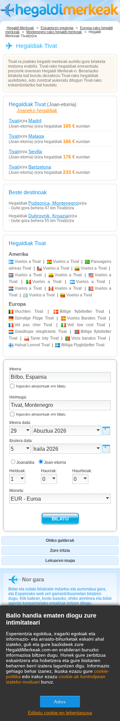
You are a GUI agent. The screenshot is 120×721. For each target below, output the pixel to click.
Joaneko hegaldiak (37, 110)
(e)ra (25, 120)
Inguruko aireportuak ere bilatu (40, 386)
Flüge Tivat (34, 318)
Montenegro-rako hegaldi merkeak (54, 32)
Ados (60, 701)
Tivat (29, 311)
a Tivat (28, 261)
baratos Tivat (88, 338)
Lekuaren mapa (60, 560)
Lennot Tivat (32, 345)
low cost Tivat (86, 324)
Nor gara (33, 579)
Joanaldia (25, 462)
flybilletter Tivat (82, 311)
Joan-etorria (55, 462)
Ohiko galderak (60, 540)
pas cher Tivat (33, 324)
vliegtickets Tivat (41, 331)
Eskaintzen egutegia (57, 28)
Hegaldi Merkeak (20, 28)
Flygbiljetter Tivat (82, 345)
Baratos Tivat (86, 318)
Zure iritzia (60, 550)
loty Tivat (44, 338)
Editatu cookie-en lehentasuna (60, 712)
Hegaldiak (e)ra (48, 203)
